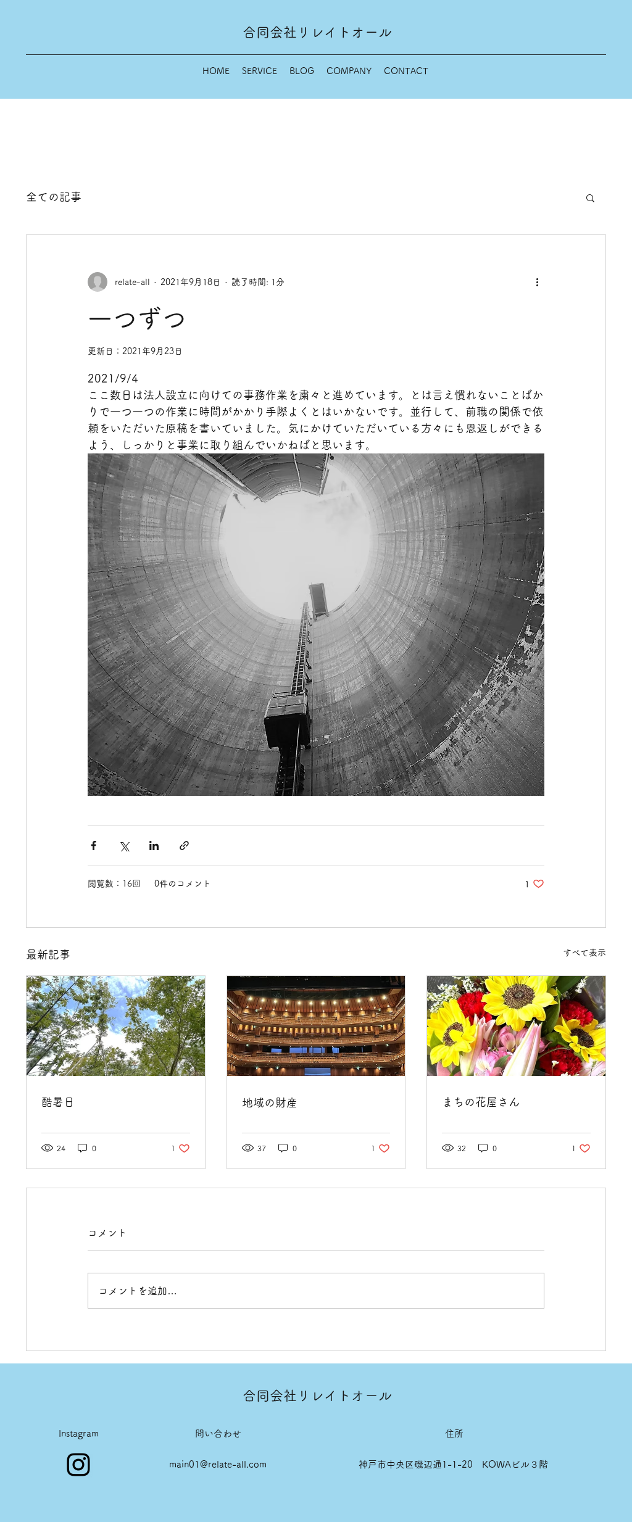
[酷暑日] (116, 1026)
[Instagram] (78, 1464)
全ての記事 (53, 196)
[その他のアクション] (537, 282)
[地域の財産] (316, 1026)
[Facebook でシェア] (93, 845)
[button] (590, 197)
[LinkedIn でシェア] (154, 845)
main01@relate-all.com (218, 1464)
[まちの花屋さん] (516, 1026)
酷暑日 (58, 1101)
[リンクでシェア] (184, 845)
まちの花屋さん (481, 1101)
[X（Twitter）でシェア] (124, 845)
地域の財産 (269, 1102)
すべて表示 (584, 952)
